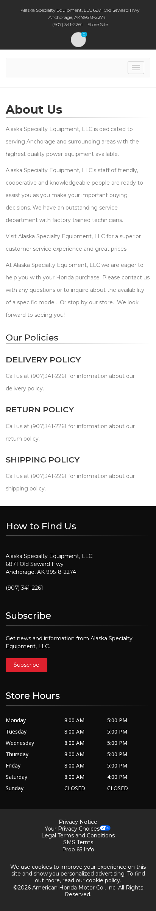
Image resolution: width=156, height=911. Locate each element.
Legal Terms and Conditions (78, 835)
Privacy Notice (78, 822)
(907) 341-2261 (24, 587)
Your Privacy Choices (72, 828)
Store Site (97, 24)
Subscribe (26, 664)
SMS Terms (78, 842)
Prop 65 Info (78, 849)
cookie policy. (103, 880)
